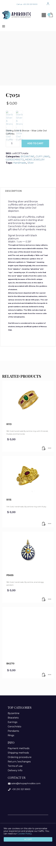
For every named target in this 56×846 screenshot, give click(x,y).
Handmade (19, 162)
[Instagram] (8, 4)
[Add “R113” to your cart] (44, 448)
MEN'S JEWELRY (35, 159)
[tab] (13, 191)
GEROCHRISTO (15, 159)
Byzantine (13, 713)
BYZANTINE (27, 156)
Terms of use (15, 766)
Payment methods (18, 748)
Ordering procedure (19, 757)
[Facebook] (4, 4)
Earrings (12, 722)
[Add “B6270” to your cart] (44, 674)
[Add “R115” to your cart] (44, 523)
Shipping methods (18, 752)
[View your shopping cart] (50, 15)
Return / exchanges (19, 761)
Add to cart (35, 143)
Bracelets (13, 717)
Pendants (13, 731)
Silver (30, 162)
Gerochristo (14, 726)
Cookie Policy (24, 833)
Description (13, 191)
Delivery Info (15, 770)
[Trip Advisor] (13, 4)
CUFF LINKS (43, 156)
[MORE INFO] (49, 448)
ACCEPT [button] (28, 839)
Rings (11, 735)
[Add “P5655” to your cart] (44, 599)
